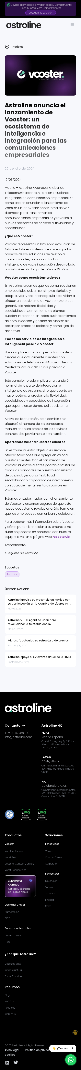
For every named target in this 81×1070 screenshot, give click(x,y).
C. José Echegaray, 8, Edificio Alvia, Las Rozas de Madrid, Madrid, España (57, 744)
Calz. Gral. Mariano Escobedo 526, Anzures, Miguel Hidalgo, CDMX (57, 769)
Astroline (18, 1045)
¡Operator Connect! (15, 883)
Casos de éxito (13, 963)
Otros (48, 906)
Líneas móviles (13, 935)
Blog (7, 995)
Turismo (49, 887)
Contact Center (54, 857)
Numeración (12, 912)
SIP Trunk (10, 918)
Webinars (10, 1014)
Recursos (10, 1007)
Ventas (49, 851)
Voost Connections (15, 870)
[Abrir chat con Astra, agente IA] (70, 1059)
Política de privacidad (40, 1050)
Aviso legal (12, 1050)
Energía (49, 899)
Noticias (9, 1001)
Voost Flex (10, 857)
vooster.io (61, 537)
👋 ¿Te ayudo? (62, 1048)
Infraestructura (13, 970)
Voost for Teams (14, 851)
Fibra (7, 941)
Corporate (51, 863)
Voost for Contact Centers (19, 863)
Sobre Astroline (13, 976)
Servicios (50, 893)
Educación (51, 881)
